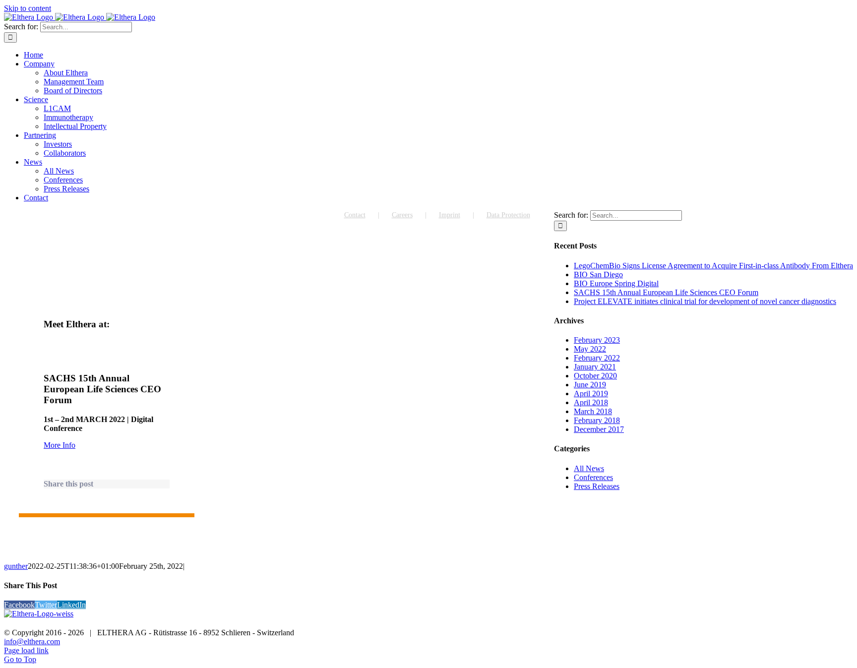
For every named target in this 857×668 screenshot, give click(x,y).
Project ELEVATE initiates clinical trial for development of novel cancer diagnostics (705, 301)
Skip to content (27, 8)
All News (589, 468)
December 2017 (599, 429)
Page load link (26, 650)
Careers (402, 215)
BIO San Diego (598, 274)
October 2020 (595, 375)
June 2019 (590, 384)
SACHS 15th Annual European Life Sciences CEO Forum (666, 292)
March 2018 (593, 411)
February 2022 (597, 358)
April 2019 (591, 393)
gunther (16, 566)
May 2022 (590, 349)
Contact (355, 215)
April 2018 (591, 402)
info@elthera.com (32, 641)
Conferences (593, 477)
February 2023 (597, 340)
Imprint (449, 215)
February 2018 (597, 420)
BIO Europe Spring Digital (616, 283)
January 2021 (595, 367)
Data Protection (508, 215)
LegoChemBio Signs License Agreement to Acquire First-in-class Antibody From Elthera (713, 265)
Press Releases (596, 486)
